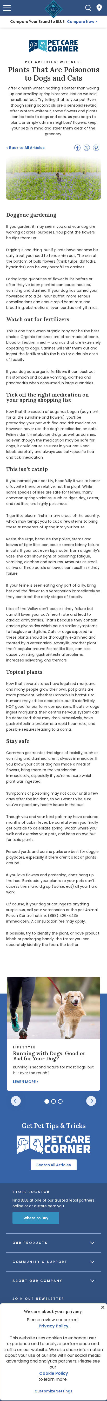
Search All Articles (53, 1165)
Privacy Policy (54, 1326)
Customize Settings (53, 1391)
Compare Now (80, 21)
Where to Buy (35, 1218)
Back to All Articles (25, 147)
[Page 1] (46, 1101)
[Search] (88, 7)
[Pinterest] (96, 148)
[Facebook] (77, 148)
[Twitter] (87, 148)
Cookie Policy (53, 1373)
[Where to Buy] (99, 7)
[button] (7, 8)
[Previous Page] (16, 1101)
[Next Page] (91, 1101)
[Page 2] (53, 1101)
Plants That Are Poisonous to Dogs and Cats (53, 74)
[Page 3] (60, 1101)
